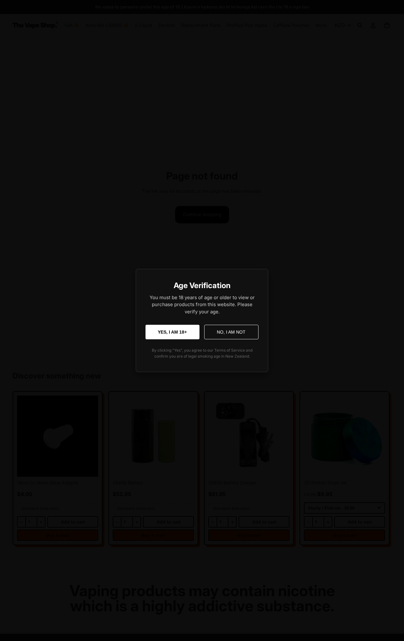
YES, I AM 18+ (172, 332)
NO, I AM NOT (231, 332)
